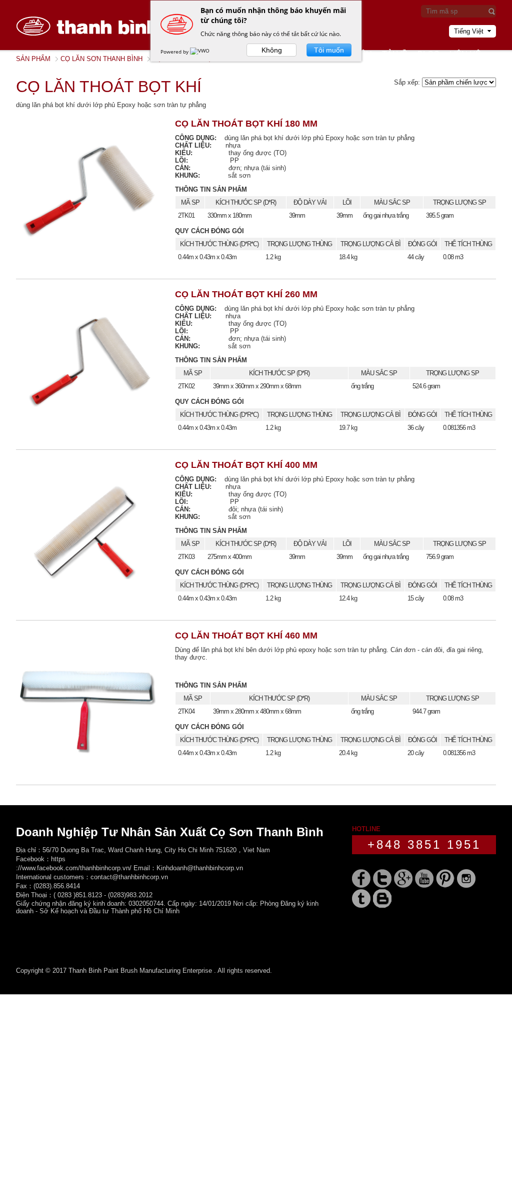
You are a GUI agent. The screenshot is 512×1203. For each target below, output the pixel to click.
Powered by (175, 51)
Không (272, 50)
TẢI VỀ (395, 54)
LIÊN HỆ (465, 54)
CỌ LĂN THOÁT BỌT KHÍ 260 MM (246, 294)
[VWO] (200, 51)
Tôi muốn (329, 50)
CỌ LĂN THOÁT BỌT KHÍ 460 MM (246, 636)
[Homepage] (91, 48)
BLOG (429, 54)
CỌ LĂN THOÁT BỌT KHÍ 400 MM (246, 465)
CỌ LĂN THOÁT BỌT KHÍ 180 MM (246, 124)
